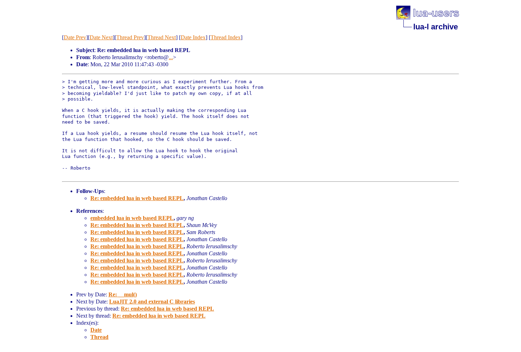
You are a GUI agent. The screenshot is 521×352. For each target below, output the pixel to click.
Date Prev (75, 37)
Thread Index (226, 37)
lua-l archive (435, 26)
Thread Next (161, 37)
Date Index (193, 37)
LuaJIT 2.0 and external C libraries (152, 302)
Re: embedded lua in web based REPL (137, 198)
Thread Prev (130, 37)
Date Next (101, 37)
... (171, 57)
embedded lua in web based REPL (132, 218)
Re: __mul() (122, 294)
